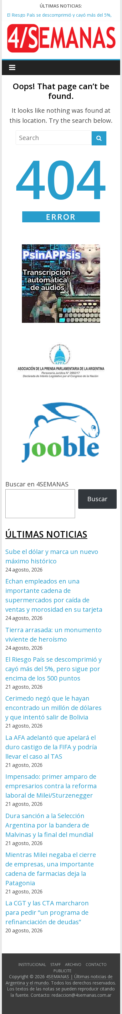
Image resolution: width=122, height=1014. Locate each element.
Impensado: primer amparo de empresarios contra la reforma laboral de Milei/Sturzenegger (51, 786)
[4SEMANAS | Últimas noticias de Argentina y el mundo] (61, 28)
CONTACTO (96, 964)
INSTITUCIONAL (32, 964)
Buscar (97, 499)
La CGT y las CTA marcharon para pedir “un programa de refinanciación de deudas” (47, 912)
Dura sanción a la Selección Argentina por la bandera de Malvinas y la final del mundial (49, 825)
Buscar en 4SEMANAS (37, 484)
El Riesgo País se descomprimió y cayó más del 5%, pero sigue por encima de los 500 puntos (53, 668)
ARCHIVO (73, 964)
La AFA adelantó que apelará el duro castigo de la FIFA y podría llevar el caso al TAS (51, 747)
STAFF (55, 964)
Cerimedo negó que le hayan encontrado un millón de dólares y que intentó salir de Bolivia (53, 707)
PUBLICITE (62, 970)
